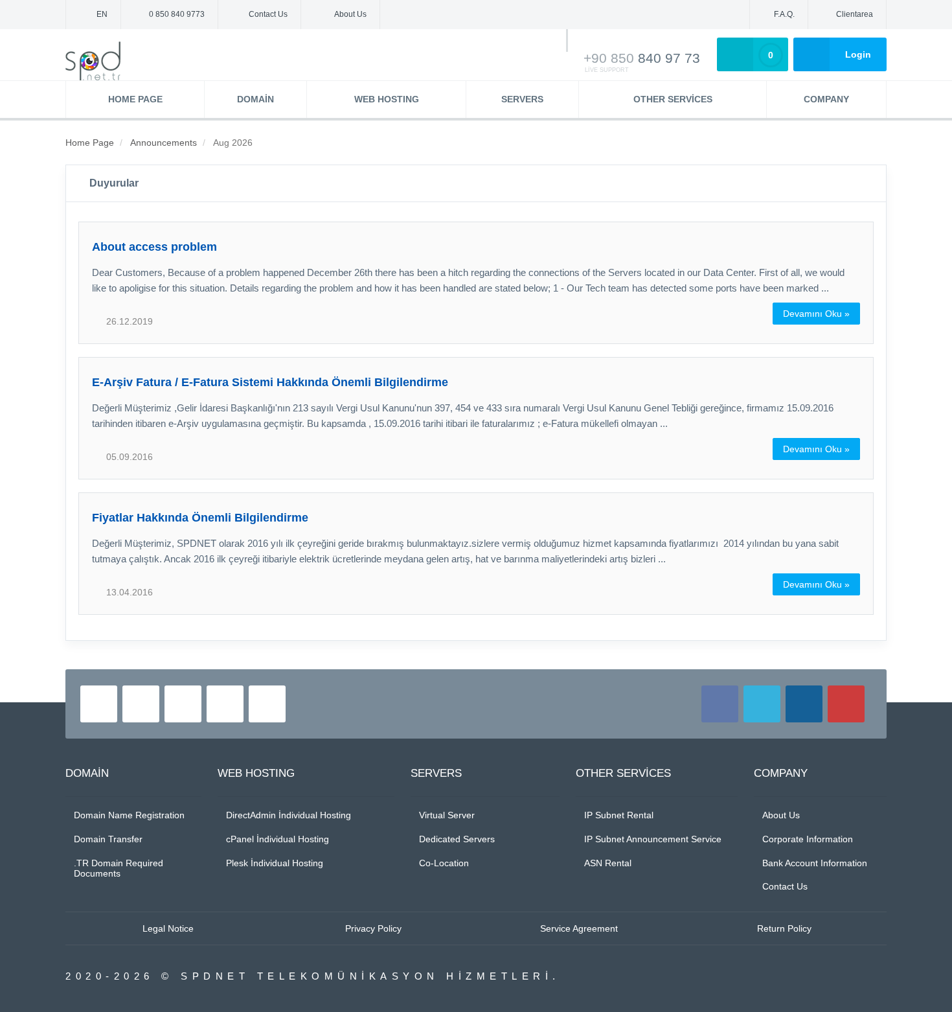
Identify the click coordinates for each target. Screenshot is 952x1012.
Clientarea (854, 14)
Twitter (761, 703)
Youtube (846, 703)
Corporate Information (807, 839)
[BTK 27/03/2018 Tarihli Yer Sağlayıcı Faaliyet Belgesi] (98, 703)
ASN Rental (607, 863)
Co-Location (444, 863)
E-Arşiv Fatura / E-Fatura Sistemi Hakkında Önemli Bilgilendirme (270, 382)
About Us (350, 14)
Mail (267, 703)
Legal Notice (168, 928)
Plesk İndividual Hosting (274, 863)
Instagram (804, 703)
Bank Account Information (814, 863)
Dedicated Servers (457, 839)
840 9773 (177, 14)
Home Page (89, 142)
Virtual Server (447, 815)
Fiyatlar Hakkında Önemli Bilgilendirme (200, 517)
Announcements (163, 142)
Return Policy (784, 928)
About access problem (154, 246)
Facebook (719, 703)
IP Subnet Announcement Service (652, 839)
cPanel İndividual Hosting (277, 839)
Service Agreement (579, 928)
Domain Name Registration (129, 815)
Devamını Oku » (816, 313)
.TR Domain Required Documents (118, 868)
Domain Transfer (108, 839)
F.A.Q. (784, 14)
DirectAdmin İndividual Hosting (288, 815)
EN (101, 14)
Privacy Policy (373, 928)
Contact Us (268, 14)
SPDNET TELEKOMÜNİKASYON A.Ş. (100, 60)
